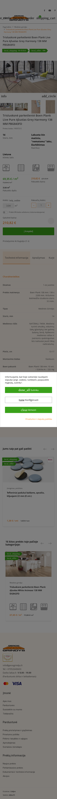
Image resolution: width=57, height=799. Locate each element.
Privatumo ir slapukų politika (38, 419)
